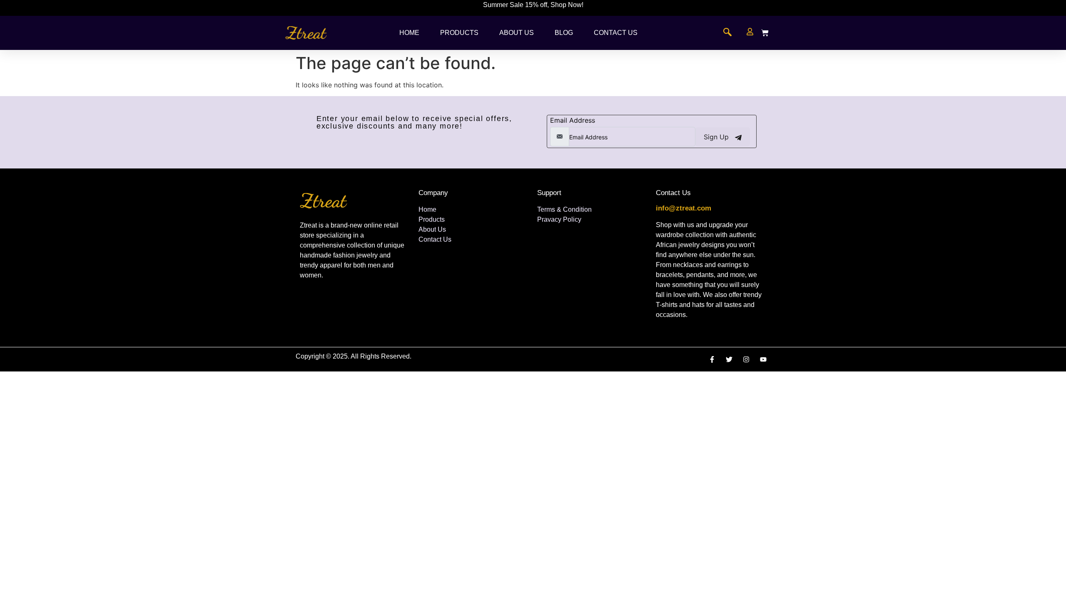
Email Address (572, 120)
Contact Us (616, 32)
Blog (564, 32)
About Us (516, 32)
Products (459, 32)
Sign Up (717, 137)
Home (409, 32)
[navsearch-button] (727, 33)
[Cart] (765, 33)
